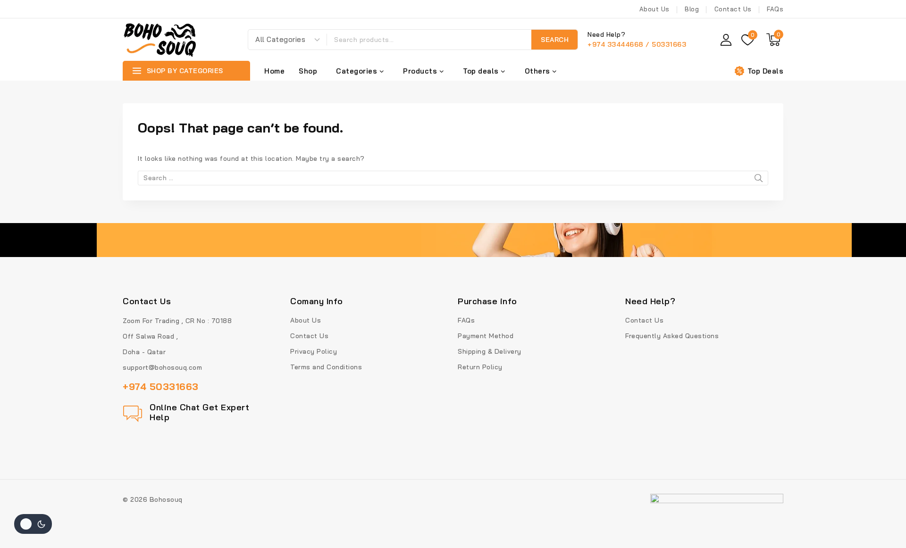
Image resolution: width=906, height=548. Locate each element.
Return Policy (480, 367)
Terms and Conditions (326, 367)
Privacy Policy (313, 351)
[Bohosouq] (160, 40)
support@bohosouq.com (162, 367)
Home (274, 70)
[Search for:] (453, 178)
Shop (308, 70)
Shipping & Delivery (489, 351)
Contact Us (733, 9)
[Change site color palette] (33, 524)
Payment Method (485, 336)
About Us (654, 9)
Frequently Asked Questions (672, 336)
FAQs (775, 9)
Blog (692, 9)
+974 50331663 (161, 386)
